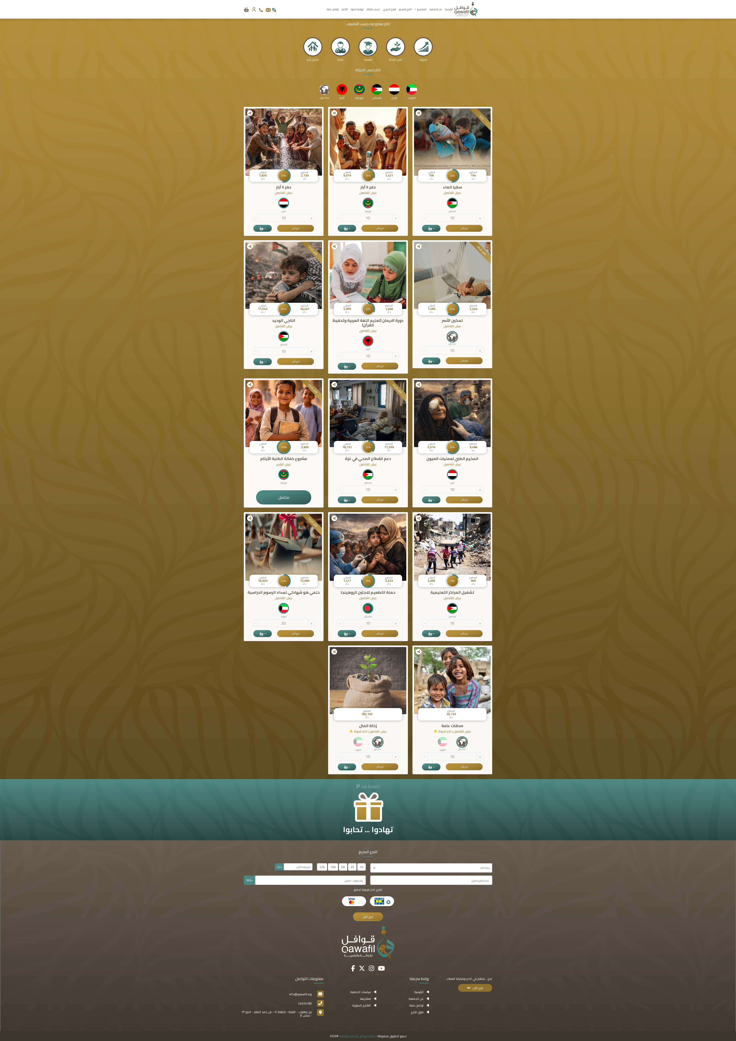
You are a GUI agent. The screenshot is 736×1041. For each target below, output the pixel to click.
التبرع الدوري (389, 9)
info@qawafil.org (300, 994)
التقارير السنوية (361, 1005)
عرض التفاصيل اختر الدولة (452, 731)
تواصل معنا (333, 9)
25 (352, 867)
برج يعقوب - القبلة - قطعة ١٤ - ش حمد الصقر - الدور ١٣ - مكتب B (277, 1013)
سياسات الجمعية (360, 992)
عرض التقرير (283, 464)
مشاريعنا (365, 998)
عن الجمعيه (436, 9)
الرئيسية (449, 9)
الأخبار (345, 9)
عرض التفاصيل (452, 193)
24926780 (305, 1003)
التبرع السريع (405, 9)
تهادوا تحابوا (357, 9)
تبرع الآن (464, 228)
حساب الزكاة (373, 9)
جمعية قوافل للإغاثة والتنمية (357, 1036)
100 (333, 867)
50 (343, 867)
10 (361, 867)
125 (322, 867)
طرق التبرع (417, 1012)
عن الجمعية (416, 998)
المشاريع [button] (421, 9)
